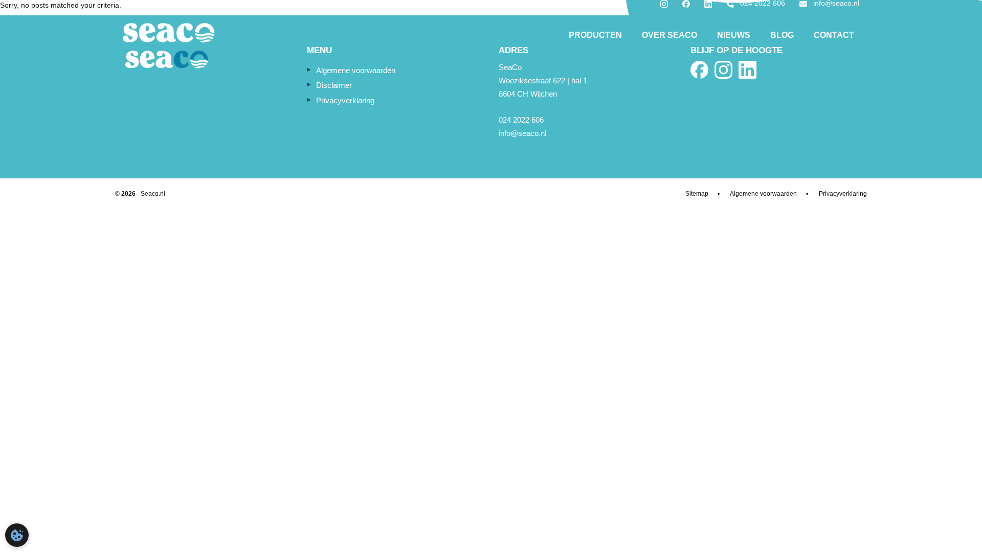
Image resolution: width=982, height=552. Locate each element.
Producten (595, 35)
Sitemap (696, 193)
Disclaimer (334, 85)
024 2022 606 (521, 120)
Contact (834, 35)
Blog (782, 35)
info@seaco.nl (522, 133)
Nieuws (733, 35)
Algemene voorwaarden (355, 70)
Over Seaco (669, 35)
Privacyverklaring (345, 100)
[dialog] (17, 535)
